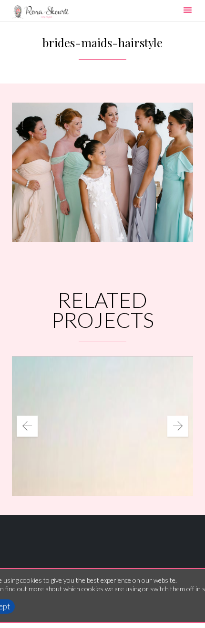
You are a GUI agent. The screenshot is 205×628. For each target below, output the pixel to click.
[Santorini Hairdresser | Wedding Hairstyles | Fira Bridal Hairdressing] (40, 11)
